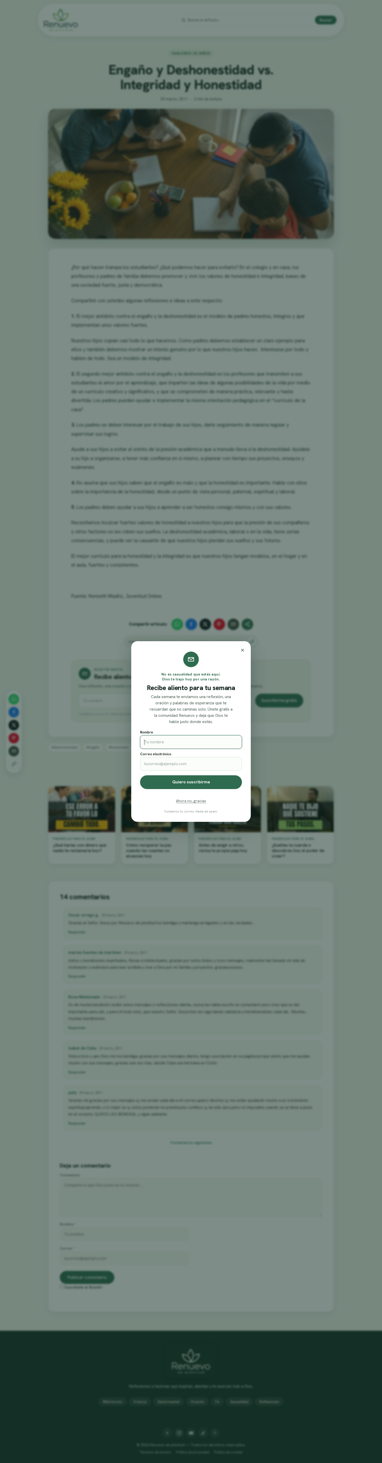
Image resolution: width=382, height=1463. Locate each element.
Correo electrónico (155, 754)
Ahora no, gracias (191, 800)
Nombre (146, 732)
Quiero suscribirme (191, 782)
